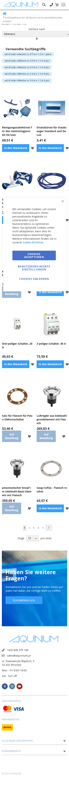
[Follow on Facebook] (5, 686)
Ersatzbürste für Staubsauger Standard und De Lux (51, 131)
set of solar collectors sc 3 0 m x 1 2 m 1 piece (28, 54)
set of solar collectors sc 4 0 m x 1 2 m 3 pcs (27, 67)
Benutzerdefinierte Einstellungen (34, 268)
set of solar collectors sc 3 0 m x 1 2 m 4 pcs (27, 60)
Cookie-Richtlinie (33, 242)
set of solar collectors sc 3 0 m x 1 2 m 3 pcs (27, 80)
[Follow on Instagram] (12, 686)
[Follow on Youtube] (19, 686)
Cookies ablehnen (34, 279)
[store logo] (21, 4)
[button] (32, 148)
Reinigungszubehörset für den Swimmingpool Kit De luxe (17, 131)
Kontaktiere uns (24, 600)
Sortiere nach (37, 29)
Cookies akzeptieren (34, 255)
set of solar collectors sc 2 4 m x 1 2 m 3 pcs (27, 73)
